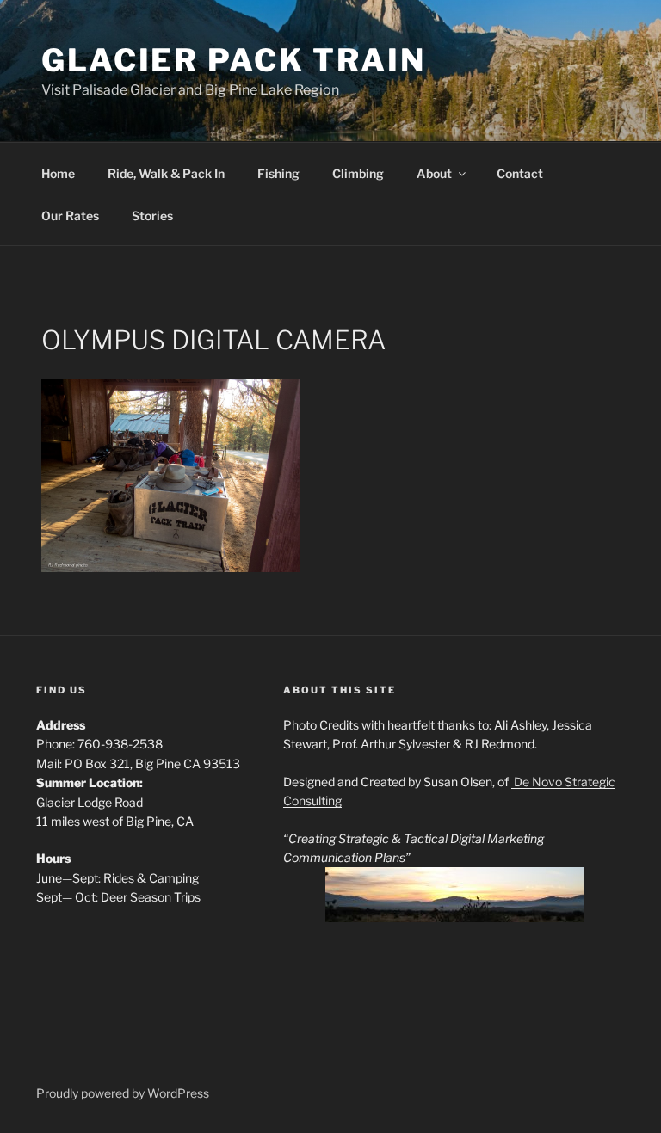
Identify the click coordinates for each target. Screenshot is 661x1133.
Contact (520, 173)
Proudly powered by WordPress (122, 1093)
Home (58, 173)
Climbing (358, 173)
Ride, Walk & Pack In (166, 173)
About (434, 173)
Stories (152, 215)
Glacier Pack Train (233, 60)
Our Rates (70, 215)
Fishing (278, 173)
